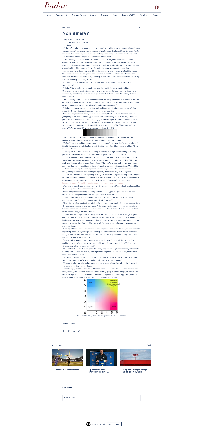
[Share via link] (79, 331)
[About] (157, 7)
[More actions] (139, 27)
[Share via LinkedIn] (74, 331)
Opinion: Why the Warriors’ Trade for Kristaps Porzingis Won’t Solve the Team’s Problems (101, 371)
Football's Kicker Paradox (66, 370)
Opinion (72, 324)
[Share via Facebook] (63, 331)
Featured (65, 324)
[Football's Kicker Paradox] (67, 357)
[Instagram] (88, 424)
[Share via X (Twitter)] (69, 331)
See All (149, 345)
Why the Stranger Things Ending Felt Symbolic (135, 371)
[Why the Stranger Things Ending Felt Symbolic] (135, 357)
